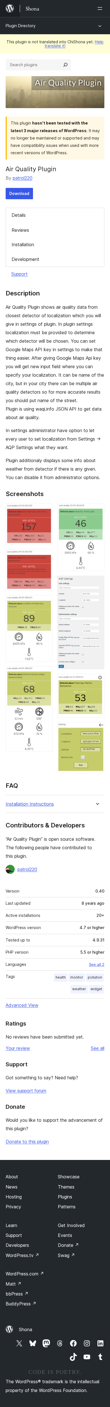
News (11, 1187)
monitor (76, 977)
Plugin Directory (21, 25)
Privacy (13, 1206)
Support (19, 274)
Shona (25, 1329)
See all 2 (96, 964)
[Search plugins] (65, 64)
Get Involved (71, 1225)
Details (19, 215)
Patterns (67, 1206)
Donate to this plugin (27, 1141)
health (61, 977)
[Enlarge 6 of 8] (97, 583)
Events (65, 1235)
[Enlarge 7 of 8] (97, 681)
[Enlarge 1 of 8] (45, 511)
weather (79, 989)
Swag (66, 1255)
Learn (11, 1225)
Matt (13, 1284)
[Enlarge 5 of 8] (97, 511)
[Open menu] (101, 8)
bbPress (17, 1294)
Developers (17, 1245)
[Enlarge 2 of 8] (45, 557)
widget (96, 989)
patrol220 (22, 178)
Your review (18, 1048)
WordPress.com (25, 1274)
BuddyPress (21, 1304)
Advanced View (22, 1005)
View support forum (26, 1090)
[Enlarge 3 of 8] (45, 603)
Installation (23, 244)
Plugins (65, 1197)
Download (19, 193)
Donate (68, 1245)
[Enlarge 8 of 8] (97, 730)
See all (97, 1048)
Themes (66, 1187)
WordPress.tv (22, 1255)
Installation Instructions (30, 804)
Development (25, 259)
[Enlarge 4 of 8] (45, 674)
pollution (95, 977)
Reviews (20, 230)
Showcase (69, 1176)
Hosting (14, 1197)
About (12, 1176)
